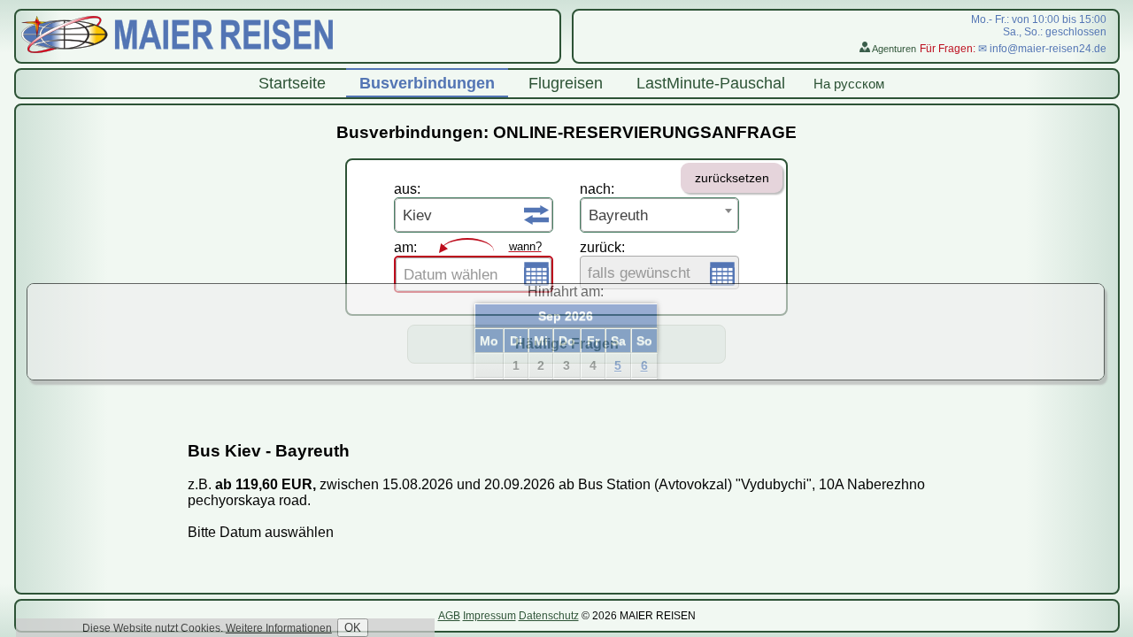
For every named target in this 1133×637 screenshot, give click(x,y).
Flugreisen (565, 83)
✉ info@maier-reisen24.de (1042, 48)
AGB (449, 616)
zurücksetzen (732, 178)
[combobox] (473, 215)
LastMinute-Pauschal (710, 83)
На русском (848, 83)
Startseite (292, 83)
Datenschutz (549, 616)
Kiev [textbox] (417, 215)
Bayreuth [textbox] (618, 215)
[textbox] (474, 275)
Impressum (489, 616)
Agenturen (893, 48)
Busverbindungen (427, 83)
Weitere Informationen (279, 628)
